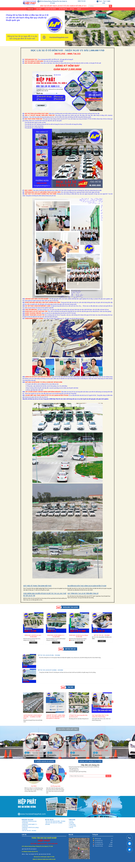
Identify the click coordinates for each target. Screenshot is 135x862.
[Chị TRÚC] (34, 774)
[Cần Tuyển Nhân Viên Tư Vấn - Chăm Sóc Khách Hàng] (101, 702)
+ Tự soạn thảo (72, 826)
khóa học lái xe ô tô (34, 399)
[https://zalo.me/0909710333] (28, 752)
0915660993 (52, 755)
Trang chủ (30, 9)
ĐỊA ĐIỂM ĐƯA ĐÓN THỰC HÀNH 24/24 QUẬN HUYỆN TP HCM (87, 586)
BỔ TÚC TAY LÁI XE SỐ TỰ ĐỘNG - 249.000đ (50, 670)
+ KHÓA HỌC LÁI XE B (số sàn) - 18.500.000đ (29, 822)
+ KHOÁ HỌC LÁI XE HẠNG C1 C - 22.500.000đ (30, 825)
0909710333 (29, 755)
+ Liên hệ (71, 827)
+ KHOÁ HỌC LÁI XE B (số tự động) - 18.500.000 (30, 828)
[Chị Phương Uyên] (55, 774)
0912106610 (98, 755)
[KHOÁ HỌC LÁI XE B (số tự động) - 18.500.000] (79, 622)
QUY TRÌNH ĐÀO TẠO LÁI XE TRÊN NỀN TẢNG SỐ (83, 593)
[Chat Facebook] (128, 848)
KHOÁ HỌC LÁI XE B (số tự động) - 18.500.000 (79, 636)
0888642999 (75, 755)
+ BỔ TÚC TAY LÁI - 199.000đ (29, 830)
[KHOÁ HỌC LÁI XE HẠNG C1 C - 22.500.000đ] (56, 622)
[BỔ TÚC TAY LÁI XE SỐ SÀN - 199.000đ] (29, 661)
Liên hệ (79, 9)
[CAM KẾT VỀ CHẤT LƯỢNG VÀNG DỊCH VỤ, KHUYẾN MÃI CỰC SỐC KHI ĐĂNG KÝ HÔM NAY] (56, 702)
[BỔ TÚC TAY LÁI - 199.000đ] (101, 622)
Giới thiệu (38, 9)
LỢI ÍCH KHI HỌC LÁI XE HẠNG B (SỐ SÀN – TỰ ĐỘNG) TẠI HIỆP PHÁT (32, 716)
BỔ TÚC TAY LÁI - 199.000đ (102, 635)
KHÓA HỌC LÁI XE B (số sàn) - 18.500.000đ (33, 636)
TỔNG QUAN (72, 819)
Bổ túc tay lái (63, 9)
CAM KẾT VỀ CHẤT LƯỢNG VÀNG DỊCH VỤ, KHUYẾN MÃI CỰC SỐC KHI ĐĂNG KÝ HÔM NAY (55, 716)
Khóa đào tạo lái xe (50, 9)
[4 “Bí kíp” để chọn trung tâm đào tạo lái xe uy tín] (79, 702)
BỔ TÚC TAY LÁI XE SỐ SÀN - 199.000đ (49, 655)
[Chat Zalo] (128, 842)
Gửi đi (108, 776)
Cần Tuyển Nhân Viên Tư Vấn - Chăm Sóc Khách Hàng (100, 716)
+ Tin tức (71, 821)
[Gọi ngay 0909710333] (128, 836)
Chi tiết (33, 642)
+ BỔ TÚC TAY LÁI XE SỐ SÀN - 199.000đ (55, 821)
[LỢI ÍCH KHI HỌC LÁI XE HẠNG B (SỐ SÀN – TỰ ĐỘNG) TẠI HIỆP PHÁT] (33, 702)
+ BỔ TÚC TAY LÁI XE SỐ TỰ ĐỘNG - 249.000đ (54, 823)
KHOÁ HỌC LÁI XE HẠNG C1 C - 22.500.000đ (56, 636)
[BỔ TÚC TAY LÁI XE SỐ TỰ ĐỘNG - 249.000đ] (29, 675)
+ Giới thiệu (71, 822)
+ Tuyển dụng (72, 824)
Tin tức (72, 9)
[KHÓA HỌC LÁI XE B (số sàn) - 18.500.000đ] (33, 622)
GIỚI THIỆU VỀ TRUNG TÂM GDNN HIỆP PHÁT (37, 586)
